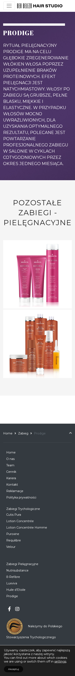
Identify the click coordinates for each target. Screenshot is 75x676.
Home (7, 433)
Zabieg (23, 433)
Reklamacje (14, 491)
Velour (10, 547)
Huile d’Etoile (15, 590)
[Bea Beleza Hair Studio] (39, 5)
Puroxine (12, 534)
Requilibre (13, 540)
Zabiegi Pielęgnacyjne (22, 564)
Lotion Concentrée (20, 521)
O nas (10, 459)
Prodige (12, 596)
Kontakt (12, 484)
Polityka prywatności (21, 497)
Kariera (11, 478)
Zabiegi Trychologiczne (23, 509)
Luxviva (11, 583)
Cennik (11, 472)
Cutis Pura (13, 515)
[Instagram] (17, 609)
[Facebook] (9, 609)
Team (10, 465)
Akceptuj (13, 669)
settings (60, 661)
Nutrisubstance (17, 570)
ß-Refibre (13, 577)
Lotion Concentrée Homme (26, 527)
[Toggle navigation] (9, 6)
